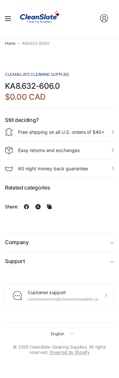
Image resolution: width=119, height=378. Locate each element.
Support (15, 261)
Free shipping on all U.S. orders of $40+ (61, 132)
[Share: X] (38, 206)
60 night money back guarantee (53, 168)
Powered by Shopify (69, 352)
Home (10, 43)
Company (17, 242)
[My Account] (104, 18)
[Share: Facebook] (26, 206)
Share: (11, 206)
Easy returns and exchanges (49, 150)
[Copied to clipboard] (49, 206)
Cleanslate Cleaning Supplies (37, 74)
